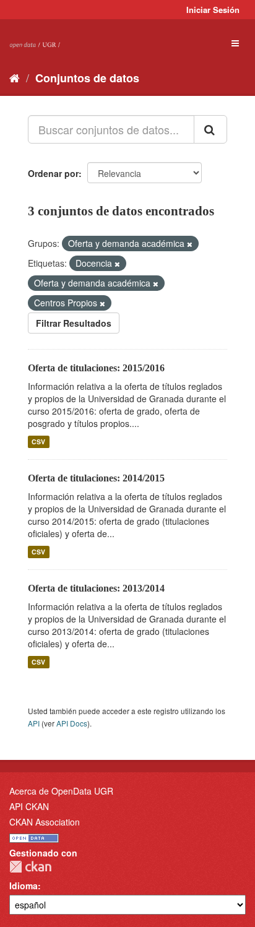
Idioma (23, 885)
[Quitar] (189, 244)
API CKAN (29, 806)
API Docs (71, 723)
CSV (38, 441)
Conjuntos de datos (87, 78)
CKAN (30, 866)
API (34, 723)
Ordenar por (53, 173)
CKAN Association (44, 822)
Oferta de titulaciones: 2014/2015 (96, 478)
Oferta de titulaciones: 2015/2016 (96, 368)
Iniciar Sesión (213, 9)
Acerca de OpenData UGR (61, 791)
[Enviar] (210, 129)
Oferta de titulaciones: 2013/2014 (96, 588)
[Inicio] (14, 77)
